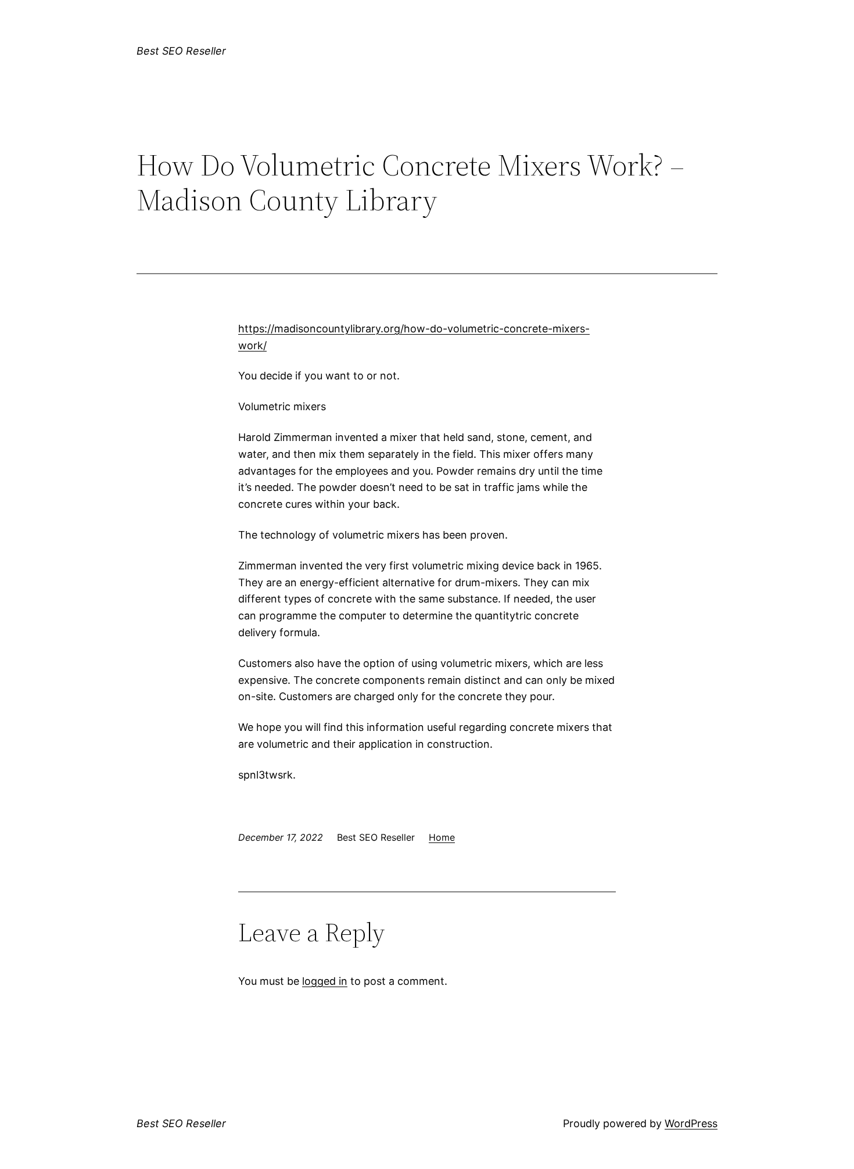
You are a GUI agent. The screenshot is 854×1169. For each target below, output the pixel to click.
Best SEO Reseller (181, 51)
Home (442, 837)
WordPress (691, 1123)
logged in (324, 981)
